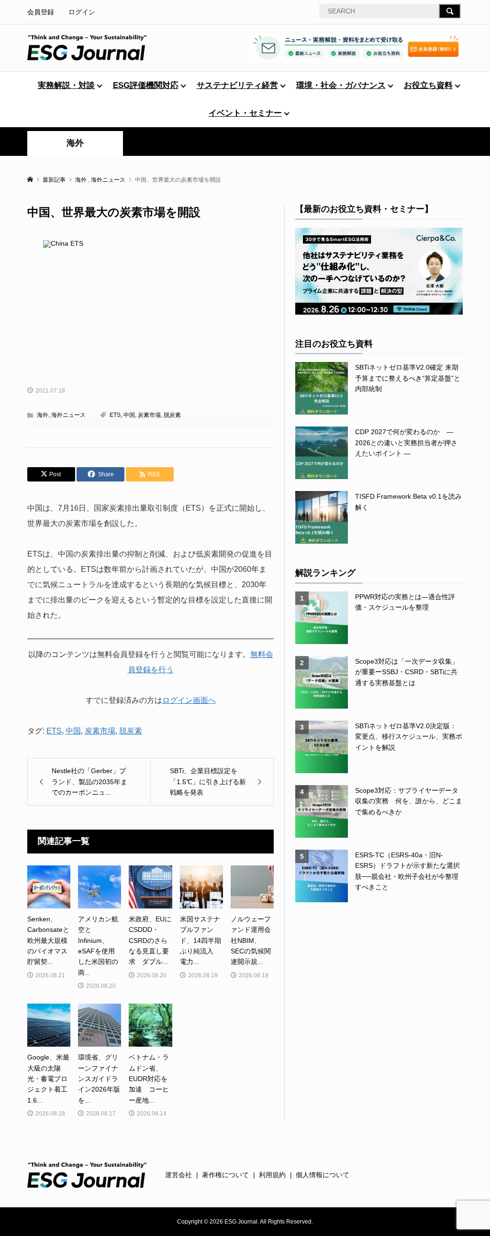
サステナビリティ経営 (237, 85)
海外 (75, 143)
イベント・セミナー (245, 113)
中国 (129, 415)
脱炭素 (172, 415)
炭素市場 (149, 415)
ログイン (81, 12)
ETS (115, 415)
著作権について (225, 1175)
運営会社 (178, 1175)
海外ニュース (68, 415)
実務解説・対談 (66, 85)
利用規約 (272, 1175)
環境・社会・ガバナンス (341, 85)
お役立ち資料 (428, 85)
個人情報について (322, 1175)
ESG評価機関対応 (145, 85)
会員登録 (40, 12)
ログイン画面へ (189, 700)
